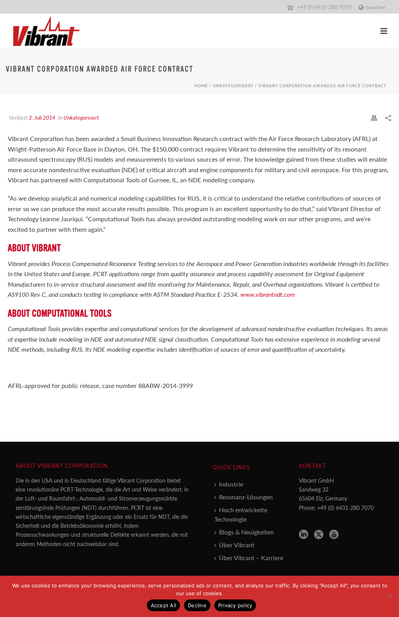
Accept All (164, 605)
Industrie (231, 483)
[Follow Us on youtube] (334, 534)
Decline (197, 605)
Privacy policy (235, 605)
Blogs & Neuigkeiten (246, 531)
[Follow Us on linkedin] (303, 534)
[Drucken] (374, 117)
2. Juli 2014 (42, 117)
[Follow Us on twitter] (318, 534)
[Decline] (389, 596)
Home (201, 85)
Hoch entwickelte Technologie (240, 514)
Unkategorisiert (233, 85)
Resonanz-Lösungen (246, 496)
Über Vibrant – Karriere (251, 557)
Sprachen (375, 7)
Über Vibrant (236, 544)
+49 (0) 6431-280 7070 (324, 7)
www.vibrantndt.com (267, 294)
